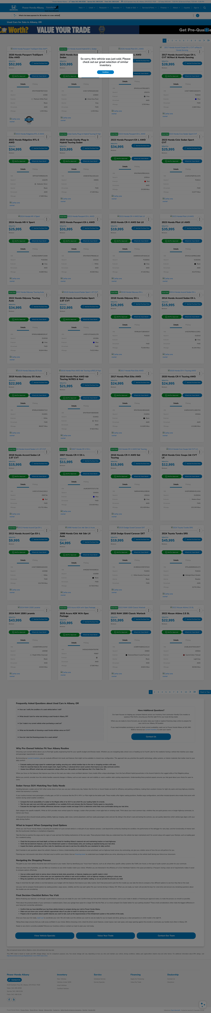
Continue (105, 72)
